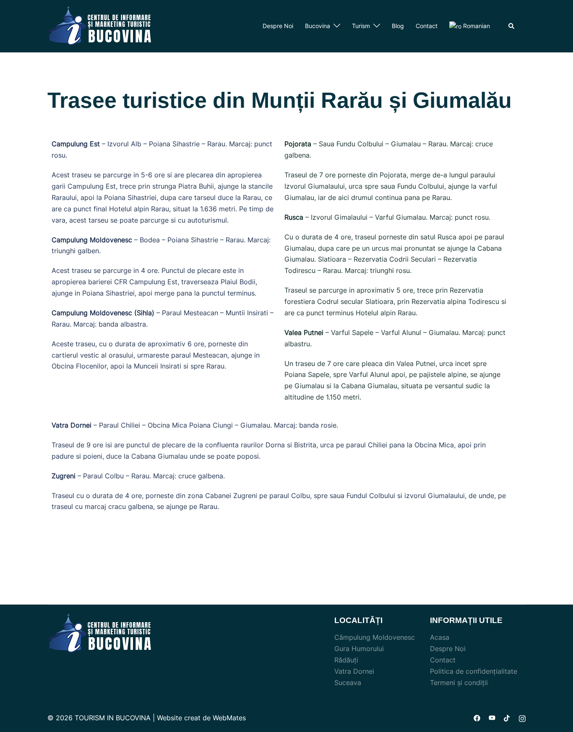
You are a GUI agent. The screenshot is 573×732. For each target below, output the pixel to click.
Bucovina (317, 25)
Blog (398, 25)
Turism (361, 25)
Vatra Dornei (354, 671)
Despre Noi (278, 25)
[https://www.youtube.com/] (492, 718)
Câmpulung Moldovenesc (374, 637)
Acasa (439, 637)
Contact (427, 25)
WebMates (229, 718)
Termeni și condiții (459, 682)
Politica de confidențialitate (473, 671)
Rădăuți (346, 660)
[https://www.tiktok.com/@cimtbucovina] (507, 718)
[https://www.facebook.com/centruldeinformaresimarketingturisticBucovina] (477, 718)
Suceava (347, 682)
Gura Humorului (359, 648)
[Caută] (511, 26)
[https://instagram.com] (522, 718)
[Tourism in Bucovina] (99, 25)
